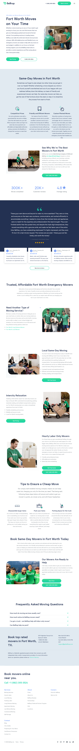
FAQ (29, 706)
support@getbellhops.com (65, 644)
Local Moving (8, 698)
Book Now (51, 581)
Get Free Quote (52, 380)
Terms (17, 742)
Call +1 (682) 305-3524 (16, 682)
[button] (39, 613)
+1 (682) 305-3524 (50, 3)
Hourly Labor (7, 695)
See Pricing (13, 59)
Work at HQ (54, 695)
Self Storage (7, 714)
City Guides (7, 726)
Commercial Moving (9, 711)
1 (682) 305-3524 (28, 59)
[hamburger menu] (74, 3)
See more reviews (39, 268)
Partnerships (31, 700)
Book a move (64, 3)
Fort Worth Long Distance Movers (15, 327)
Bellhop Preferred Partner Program (37, 703)
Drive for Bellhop (55, 692)
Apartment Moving (9, 706)
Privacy (22, 742)
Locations (30, 709)
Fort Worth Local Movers (13, 329)
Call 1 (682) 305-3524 (51, 175)
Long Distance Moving (10, 703)
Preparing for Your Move (11, 728)
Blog (5, 723)
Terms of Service (34, 657)
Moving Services (8, 692)
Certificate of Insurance (10, 731)
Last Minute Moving (9, 709)
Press (29, 692)
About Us (30, 695)
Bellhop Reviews (32, 698)
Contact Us (7, 734)
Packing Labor (8, 700)
